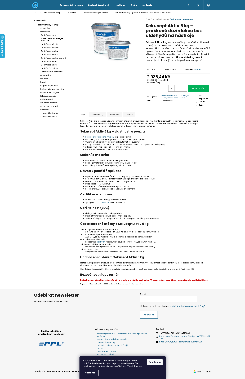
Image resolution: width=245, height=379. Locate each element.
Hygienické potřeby (49, 85)
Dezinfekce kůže (48, 35)
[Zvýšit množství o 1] (184, 88)
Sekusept (197, 69)
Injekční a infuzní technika (52, 89)
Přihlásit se (149, 315)
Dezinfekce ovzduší (49, 54)
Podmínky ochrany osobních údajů (112, 345)
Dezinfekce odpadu (50, 47)
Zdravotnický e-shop (48, 25)
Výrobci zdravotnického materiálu (112, 339)
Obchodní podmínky (106, 342)
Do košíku (200, 88)
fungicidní (101, 137)
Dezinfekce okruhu (49, 51)
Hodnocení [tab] (114, 114)
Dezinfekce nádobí (49, 44)
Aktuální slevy (46, 28)
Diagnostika (45, 75)
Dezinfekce (45, 31)
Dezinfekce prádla (49, 61)
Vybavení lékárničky (49, 113)
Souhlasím (155, 362)
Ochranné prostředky (50, 106)
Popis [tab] (83, 114)
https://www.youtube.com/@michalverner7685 (180, 342)
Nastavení (90, 372)
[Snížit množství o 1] (171, 88)
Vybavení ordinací (48, 116)
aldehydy (100, 242)
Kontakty (101, 348)
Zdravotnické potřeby (106, 351)
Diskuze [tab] (129, 114)
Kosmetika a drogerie (49, 92)
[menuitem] (71, 5)
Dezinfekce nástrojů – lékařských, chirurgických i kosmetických (175, 96)
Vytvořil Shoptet (204, 371)
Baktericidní (90, 137)
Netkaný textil (46, 99)
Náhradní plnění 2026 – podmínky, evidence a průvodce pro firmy (122, 334)
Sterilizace (45, 109)
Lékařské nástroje (48, 96)
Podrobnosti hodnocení (181, 19)
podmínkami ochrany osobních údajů (187, 306)
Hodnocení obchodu (106, 354)
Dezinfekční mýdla (49, 68)
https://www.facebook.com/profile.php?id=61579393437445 (184, 337)
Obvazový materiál (48, 103)
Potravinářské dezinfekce (52, 71)
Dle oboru (44, 78)
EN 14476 (105, 202)
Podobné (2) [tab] (97, 114)
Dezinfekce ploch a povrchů (53, 58)
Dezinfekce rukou (49, 65)
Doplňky (43, 82)
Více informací (134, 366)
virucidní (110, 137)
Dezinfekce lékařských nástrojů (52, 39)
